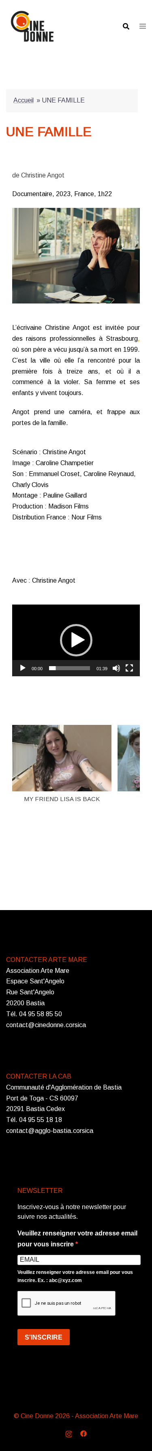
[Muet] (116, 668)
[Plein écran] (129, 668)
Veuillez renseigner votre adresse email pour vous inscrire (77, 1239)
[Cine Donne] (32, 25)
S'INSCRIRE (43, 1337)
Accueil (23, 100)
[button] (76, 640)
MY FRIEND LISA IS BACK (62, 798)
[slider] (69, 668)
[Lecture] (23, 668)
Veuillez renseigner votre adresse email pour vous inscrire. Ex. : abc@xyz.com (75, 1276)
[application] (76, 640)
